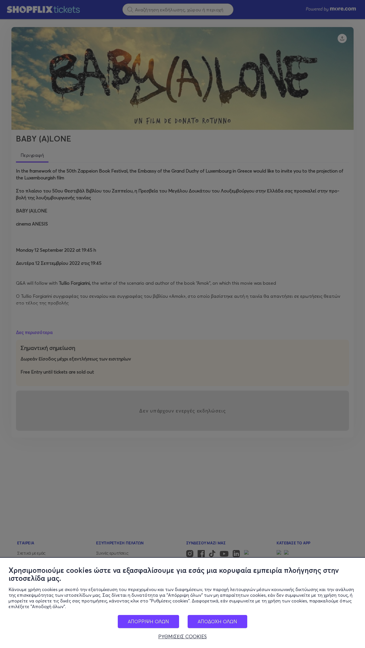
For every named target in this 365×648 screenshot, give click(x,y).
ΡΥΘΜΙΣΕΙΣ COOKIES (182, 636)
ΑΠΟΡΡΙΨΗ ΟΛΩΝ (148, 621)
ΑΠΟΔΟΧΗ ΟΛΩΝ (217, 621)
